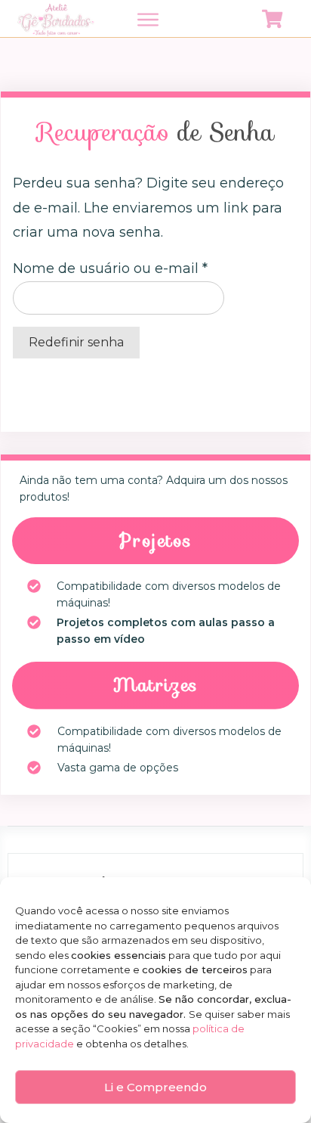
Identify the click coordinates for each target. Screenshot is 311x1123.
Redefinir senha (76, 342)
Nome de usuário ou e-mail (110, 268)
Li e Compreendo (155, 1087)
